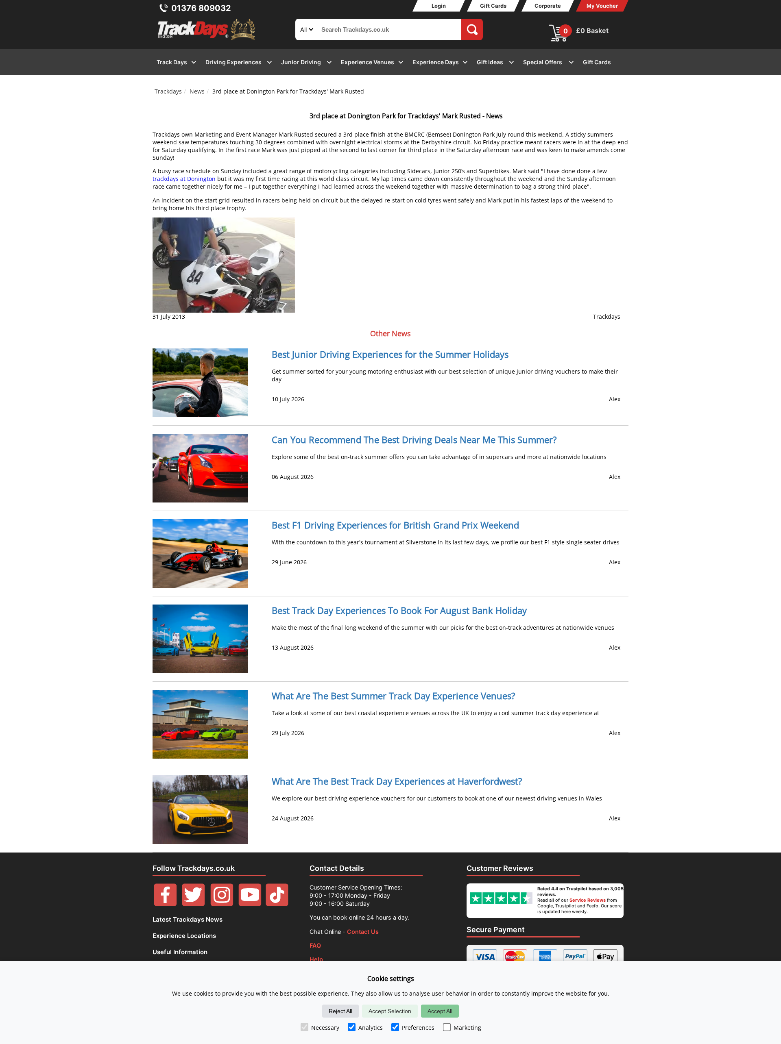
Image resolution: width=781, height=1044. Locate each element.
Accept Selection (390, 1011)
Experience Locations (184, 936)
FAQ (315, 945)
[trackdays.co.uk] (207, 40)
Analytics (370, 1027)
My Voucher (602, 5)
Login (439, 5)
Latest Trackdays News (188, 919)
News (197, 91)
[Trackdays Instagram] (222, 903)
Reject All (340, 1011)
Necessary (325, 1027)
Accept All (440, 1011)
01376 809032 (201, 8)
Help (316, 959)
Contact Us (363, 931)
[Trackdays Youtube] (250, 903)
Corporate (547, 5)
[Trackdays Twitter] (193, 903)
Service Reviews (587, 900)
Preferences (418, 1027)
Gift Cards (493, 5)
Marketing (467, 1027)
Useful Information (180, 952)
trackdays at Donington (184, 179)
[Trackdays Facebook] (165, 903)
